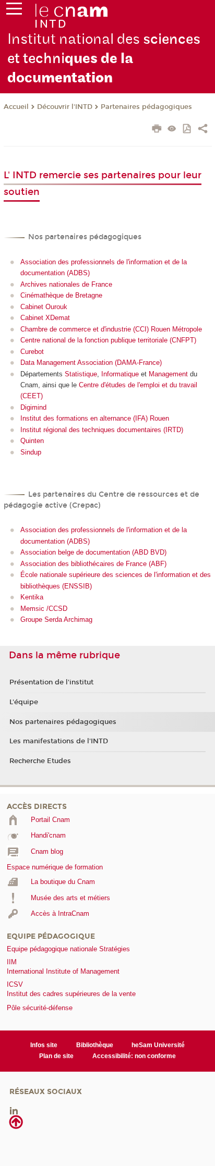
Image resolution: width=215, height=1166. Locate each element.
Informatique (120, 374)
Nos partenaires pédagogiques (62, 722)
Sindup (30, 452)
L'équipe (23, 702)
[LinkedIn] (13, 1110)
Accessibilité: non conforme (134, 1056)
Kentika (31, 597)
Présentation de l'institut (51, 682)
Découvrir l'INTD (64, 107)
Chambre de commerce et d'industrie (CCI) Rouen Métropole (111, 329)
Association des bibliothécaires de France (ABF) (93, 564)
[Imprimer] (156, 130)
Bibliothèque (94, 1045)
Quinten (32, 441)
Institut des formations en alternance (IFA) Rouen (94, 418)
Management (168, 374)
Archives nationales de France (66, 284)
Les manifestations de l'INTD (58, 741)
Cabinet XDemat (45, 318)
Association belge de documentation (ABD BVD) (93, 552)
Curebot (32, 351)
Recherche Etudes (40, 761)
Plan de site (56, 1056)
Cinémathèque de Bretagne (61, 295)
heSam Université (158, 1045)
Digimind (33, 407)
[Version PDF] (187, 129)
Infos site (43, 1045)
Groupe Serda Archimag (56, 619)
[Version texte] (172, 129)
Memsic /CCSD (43, 608)
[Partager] (202, 130)
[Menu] (14, 11)
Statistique (81, 374)
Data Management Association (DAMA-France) (91, 362)
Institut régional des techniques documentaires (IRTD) (101, 430)
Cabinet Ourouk (43, 307)
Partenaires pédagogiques (146, 107)
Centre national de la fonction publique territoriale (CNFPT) (108, 340)
